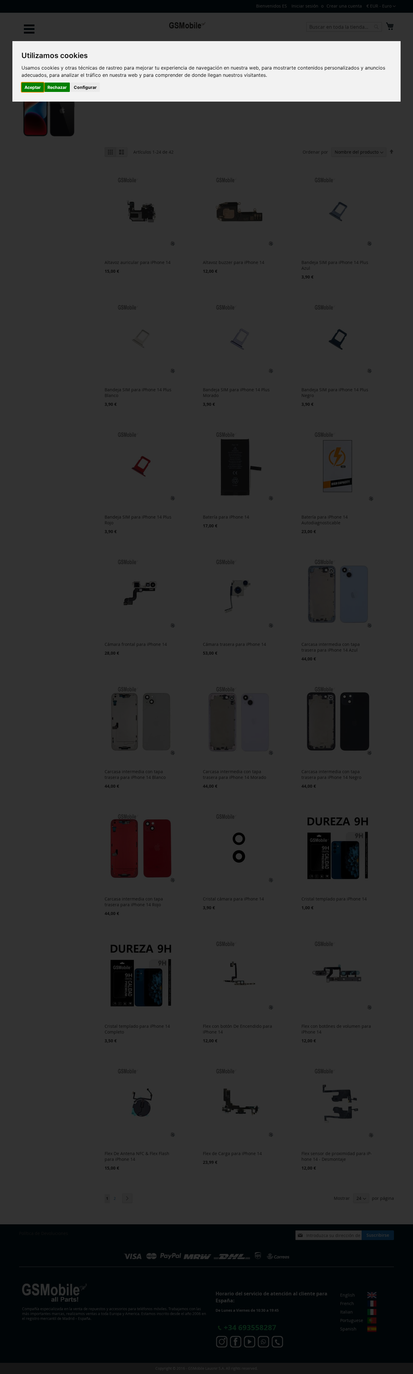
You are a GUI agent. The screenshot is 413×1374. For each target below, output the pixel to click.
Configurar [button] (85, 87)
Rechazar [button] (57, 87)
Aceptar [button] (32, 87)
